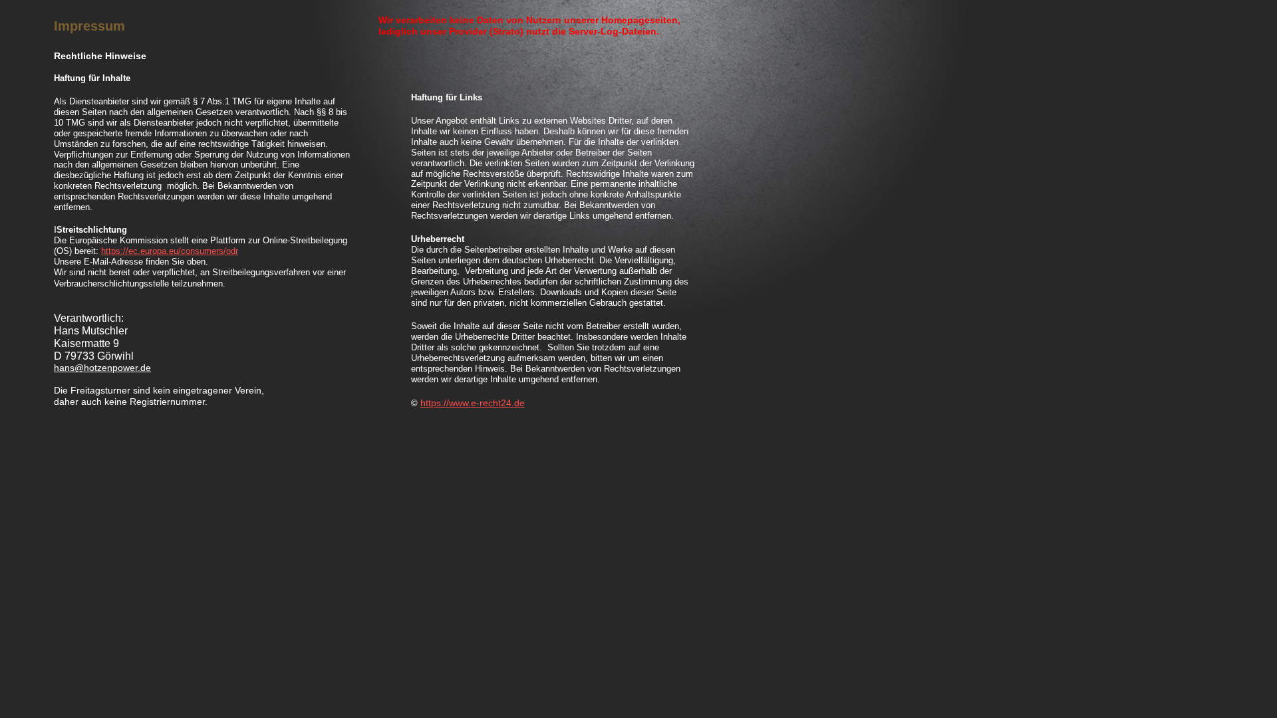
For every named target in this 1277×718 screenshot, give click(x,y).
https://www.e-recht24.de (472, 403)
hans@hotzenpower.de (102, 367)
